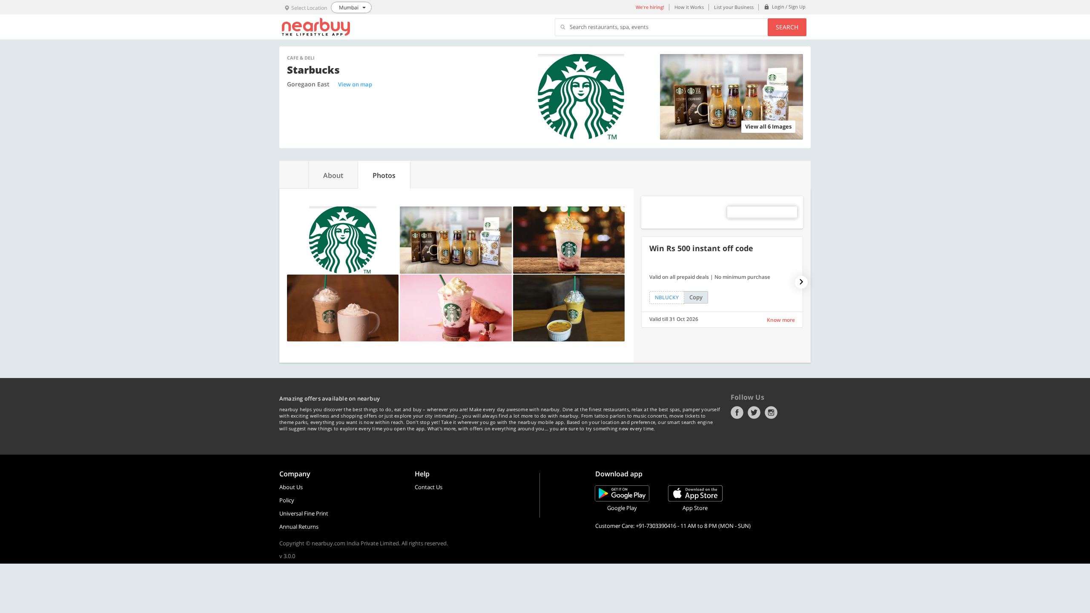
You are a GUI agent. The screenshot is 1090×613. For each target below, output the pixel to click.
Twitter (754, 412)
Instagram (771, 412)
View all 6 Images (768, 126)
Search (787, 27)
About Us (291, 487)
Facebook (737, 412)
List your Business (734, 7)
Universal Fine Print (303, 513)
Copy (696, 297)
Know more (781, 320)
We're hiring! (650, 7)
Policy (286, 500)
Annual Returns (298, 526)
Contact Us (428, 487)
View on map (355, 84)
